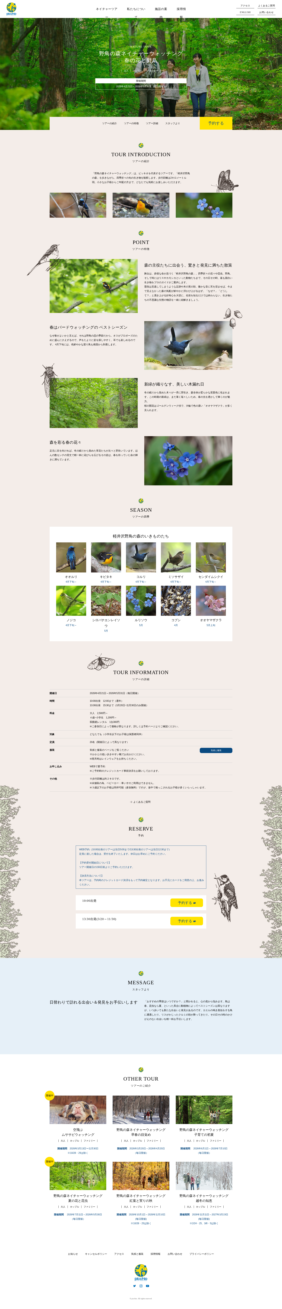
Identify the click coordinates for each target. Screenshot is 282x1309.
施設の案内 (161, 13)
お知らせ (73, 1254)
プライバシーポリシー (201, 1254)
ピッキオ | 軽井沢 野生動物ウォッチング (11, 9)
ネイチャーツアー (107, 13)
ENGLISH (245, 12)
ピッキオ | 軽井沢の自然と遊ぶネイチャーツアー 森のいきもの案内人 (141, 1272)
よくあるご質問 (266, 5)
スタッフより (172, 123)
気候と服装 (216, 750)
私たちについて (136, 13)
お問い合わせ (266, 12)
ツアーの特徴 (131, 123)
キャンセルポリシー (96, 1254)
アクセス (245, 5)
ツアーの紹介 (109, 123)
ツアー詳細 (152, 123)
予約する (216, 123)
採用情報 (181, 13)
